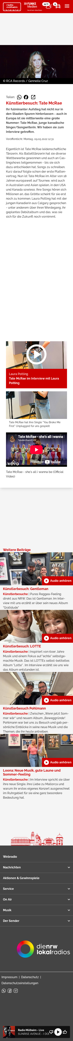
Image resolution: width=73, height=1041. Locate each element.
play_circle (58, 1031)
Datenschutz (30, 977)
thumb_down (51, 1032)
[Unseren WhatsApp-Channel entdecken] (3, 990)
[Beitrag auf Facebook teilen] (26, 97)
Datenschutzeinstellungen (19, 983)
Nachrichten (12, 867)
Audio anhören (57, 580)
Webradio (10, 856)
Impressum (9, 977)
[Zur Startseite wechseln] (12, 7)
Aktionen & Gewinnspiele (21, 878)
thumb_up (65, 1032)
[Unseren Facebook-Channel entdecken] (9, 990)
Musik (7, 910)
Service (8, 889)
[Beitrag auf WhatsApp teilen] (19, 97)
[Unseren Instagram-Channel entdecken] (15, 990)
